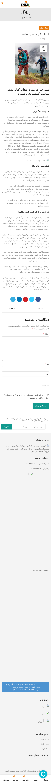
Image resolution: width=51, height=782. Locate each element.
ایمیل (46, 374)
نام (47, 364)
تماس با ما (45, 744)
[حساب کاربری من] (8, 4)
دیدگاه (46, 334)
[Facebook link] (38, 299)
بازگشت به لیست (25, 308)
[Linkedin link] (19, 299)
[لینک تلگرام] (13, 299)
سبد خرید (45, 748)
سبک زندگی (23, 17)
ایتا (42, 714)
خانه (30, 17)
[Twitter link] (31, 299)
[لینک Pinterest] (25, 299)
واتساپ (40, 722)
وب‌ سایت (45, 385)
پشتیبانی (40, 706)
